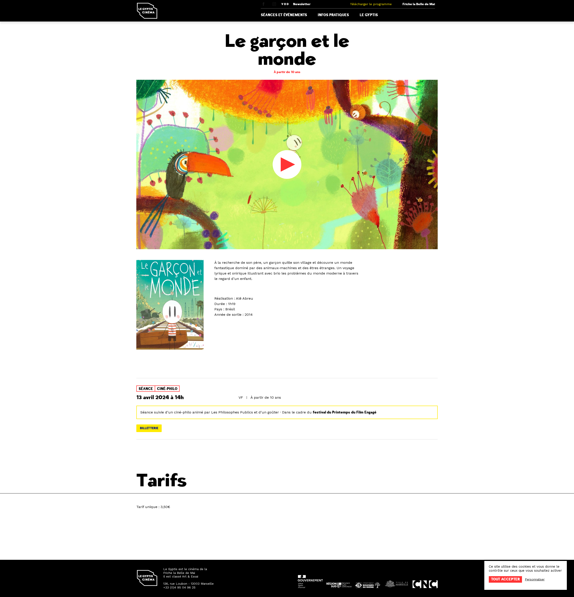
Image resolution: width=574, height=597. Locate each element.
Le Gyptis (369, 15)
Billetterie (149, 428)
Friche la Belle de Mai (418, 4)
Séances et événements (284, 15)
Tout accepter (505, 579)
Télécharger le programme (371, 4)
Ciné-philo (167, 389)
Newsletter (302, 4)
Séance (146, 389)
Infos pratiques (333, 15)
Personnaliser (535, 579)
